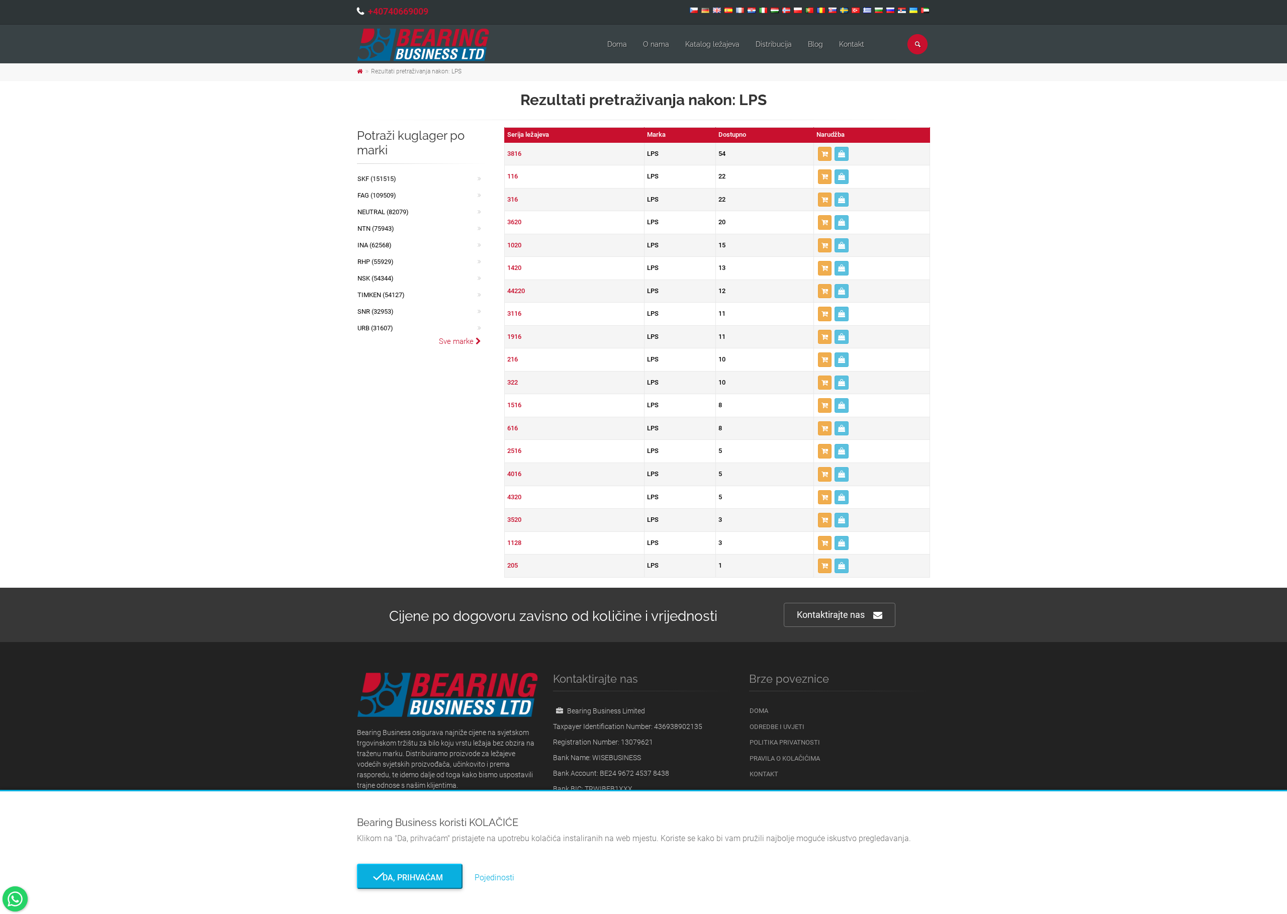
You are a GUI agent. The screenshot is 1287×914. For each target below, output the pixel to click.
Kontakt (851, 44)
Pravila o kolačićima (785, 758)
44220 (516, 291)
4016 (514, 474)
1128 (514, 542)
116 (512, 176)
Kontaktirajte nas (831, 614)
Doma (617, 44)
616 (512, 428)
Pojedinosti (494, 877)
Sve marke (457, 341)
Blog (815, 44)
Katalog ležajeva (712, 44)
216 (512, 359)
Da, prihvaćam (410, 877)
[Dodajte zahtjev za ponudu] (825, 154)
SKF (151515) (376, 178)
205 (512, 565)
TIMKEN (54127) (381, 295)
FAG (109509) (376, 195)
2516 (514, 450)
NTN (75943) (375, 228)
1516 (514, 405)
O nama (656, 44)
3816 (514, 153)
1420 (514, 267)
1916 (514, 336)
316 (512, 199)
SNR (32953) (375, 311)
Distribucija (774, 44)
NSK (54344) (375, 278)
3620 (514, 222)
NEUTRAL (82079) (383, 212)
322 (512, 382)
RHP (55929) (375, 261)
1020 (514, 245)
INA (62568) (374, 245)
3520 (514, 519)
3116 (514, 313)
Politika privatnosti (785, 742)
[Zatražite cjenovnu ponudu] (842, 154)
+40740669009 (398, 11)
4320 (514, 497)
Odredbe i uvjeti (777, 726)
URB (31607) (375, 328)
